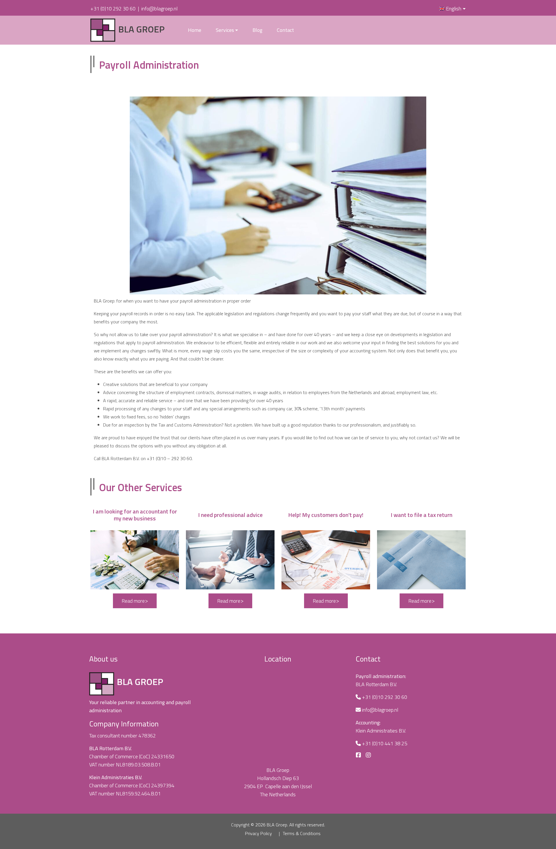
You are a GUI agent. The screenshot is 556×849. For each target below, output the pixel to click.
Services (225, 30)
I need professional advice (230, 514)
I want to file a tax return (421, 514)
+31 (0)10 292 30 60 (113, 8)
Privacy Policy (258, 833)
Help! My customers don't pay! (325, 514)
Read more (133, 601)
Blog (257, 30)
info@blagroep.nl (159, 8)
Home (194, 30)
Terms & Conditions (302, 833)
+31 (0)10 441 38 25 (384, 743)
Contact (285, 30)
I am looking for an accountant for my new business (135, 515)
